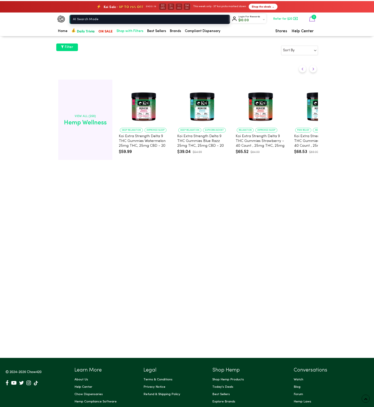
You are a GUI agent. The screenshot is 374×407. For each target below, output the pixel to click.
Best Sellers (156, 31)
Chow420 (34, 372)
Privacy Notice (154, 387)
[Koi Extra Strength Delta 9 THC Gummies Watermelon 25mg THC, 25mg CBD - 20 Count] (144, 104)
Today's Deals (222, 387)
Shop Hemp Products (228, 379)
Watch (298, 379)
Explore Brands (223, 401)
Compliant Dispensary (202, 31)
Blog (297, 387)
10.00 (243, 20)
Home (63, 31)
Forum (298, 394)
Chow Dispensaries (88, 394)
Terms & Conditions (157, 379)
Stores (281, 31)
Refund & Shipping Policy (161, 394)
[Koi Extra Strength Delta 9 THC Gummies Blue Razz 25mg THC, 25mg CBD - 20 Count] (202, 104)
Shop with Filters (129, 31)
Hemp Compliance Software (95, 401)
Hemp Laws (302, 401)
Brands (175, 31)
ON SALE (105, 31)
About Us (81, 379)
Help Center (303, 31)
